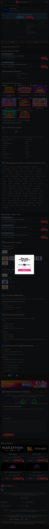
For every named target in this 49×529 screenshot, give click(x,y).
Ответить (24, 270)
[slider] (24, 265)
